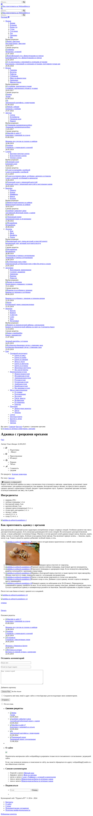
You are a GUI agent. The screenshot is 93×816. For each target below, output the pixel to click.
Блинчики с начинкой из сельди (17, 135)
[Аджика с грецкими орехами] (18, 429)
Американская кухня (23, 378)
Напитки (8, 308)
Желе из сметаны (30, 775)
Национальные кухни (18, 372)
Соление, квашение (17, 272)
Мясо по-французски (18, 78)
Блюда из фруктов (21, 364)
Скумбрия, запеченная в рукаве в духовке (21, 88)
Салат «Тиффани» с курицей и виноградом (39, 777)
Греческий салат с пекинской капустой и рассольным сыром (28, 184)
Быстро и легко (16, 419)
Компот (13, 313)
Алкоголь (13, 315)
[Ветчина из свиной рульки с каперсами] (13, 650)
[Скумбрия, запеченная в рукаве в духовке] (18, 86)
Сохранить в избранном (11, 482)
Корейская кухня (21, 386)
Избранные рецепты (9, 814)
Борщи (12, 23)
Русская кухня (20, 380)
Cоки (12, 317)
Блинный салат (11, 164)
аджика (4, 603)
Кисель (13, 311)
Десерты (8, 229)
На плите (18, 396)
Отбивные (14, 76)
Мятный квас (29, 773)
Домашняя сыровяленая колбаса (17, 127)
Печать (3, 610)
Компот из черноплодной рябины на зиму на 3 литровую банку (30, 327)
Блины (12, 192)
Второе (8, 68)
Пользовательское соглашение (17, 808)
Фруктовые (14, 321)
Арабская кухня (21, 384)
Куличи (13, 198)
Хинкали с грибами (13, 109)
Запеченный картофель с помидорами (20, 103)
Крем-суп (13, 27)
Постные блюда (16, 417)
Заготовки (9, 268)
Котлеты (13, 72)
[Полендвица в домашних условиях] (13, 282)
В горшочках (20, 402)
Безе (11, 231)
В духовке (18, 392)
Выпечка (8, 188)
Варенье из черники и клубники (18, 292)
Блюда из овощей (21, 359)
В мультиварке (20, 394)
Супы (12, 29)
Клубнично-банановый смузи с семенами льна (23, 347)
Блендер (18, 404)
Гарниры (13, 70)
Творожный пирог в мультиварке (18, 219)
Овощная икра (15, 119)
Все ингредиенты (21, 370)
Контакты (9, 802)
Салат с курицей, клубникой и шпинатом (21, 178)
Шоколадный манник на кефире (17, 205)
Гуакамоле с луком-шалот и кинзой (19, 147)
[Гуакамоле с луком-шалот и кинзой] (9, 631)
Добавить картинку (8, 687)
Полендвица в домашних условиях (19, 284)
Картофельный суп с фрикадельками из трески (23, 58)
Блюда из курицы (21, 366)
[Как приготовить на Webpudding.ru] (15, 6)
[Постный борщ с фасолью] (12, 41)
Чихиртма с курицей (13, 52)
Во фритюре (19, 400)
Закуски (8, 113)
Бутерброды (14, 117)
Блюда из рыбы (20, 357)
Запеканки (14, 80)
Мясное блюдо (15, 82)
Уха (11, 33)
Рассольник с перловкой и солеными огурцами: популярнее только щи (32, 64)
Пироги (13, 190)
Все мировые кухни (22, 388)
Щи (11, 37)
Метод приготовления (18, 390)
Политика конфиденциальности (17, 810)
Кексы (12, 196)
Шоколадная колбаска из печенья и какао (37, 779)
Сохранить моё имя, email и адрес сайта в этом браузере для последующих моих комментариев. (40, 696)
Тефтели (13, 74)
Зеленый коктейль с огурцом (16, 341)
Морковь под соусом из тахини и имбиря (21, 141)
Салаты (8, 151)
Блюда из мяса (20, 355)
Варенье (13, 276)
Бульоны (13, 25)
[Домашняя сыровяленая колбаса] (18, 125)
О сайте (8, 804)
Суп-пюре (14, 31)
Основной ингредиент (18, 353)
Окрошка (13, 35)
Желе (12, 233)
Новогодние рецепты (23, 408)
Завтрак (13, 423)
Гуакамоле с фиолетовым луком (17, 640)
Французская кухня (22, 374)
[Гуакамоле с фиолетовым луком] (10, 637)
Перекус (13, 421)
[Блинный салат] (12, 162)
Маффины (14, 194)
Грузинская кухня (21, 382)
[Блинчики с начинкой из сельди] (13, 619)
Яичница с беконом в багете (16, 646)
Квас (12, 319)
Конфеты (13, 235)
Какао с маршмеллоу (13, 335)
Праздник (14, 406)
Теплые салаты (16, 158)
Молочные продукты (23, 368)
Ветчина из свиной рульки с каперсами (20, 652)
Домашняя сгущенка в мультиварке (19, 258)
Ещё (7, 351)
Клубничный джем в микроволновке (19, 304)
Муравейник (10, 225)
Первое (8, 21)
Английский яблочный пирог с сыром (20, 213)
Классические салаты (18, 156)
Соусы (12, 115)
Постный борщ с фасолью (15, 43)
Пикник (18, 412)
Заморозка (14, 274)
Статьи (8, 806)
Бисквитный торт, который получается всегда (23, 243)
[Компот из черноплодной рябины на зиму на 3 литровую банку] (24, 325)
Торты (12, 237)
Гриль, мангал (20, 398)
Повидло (13, 278)
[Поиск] (2, 8)
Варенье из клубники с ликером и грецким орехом (25, 298)
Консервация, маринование (20, 270)
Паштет (13, 121)
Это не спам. (8, 704)
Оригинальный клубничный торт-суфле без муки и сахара (28, 264)
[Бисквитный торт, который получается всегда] (26, 241)
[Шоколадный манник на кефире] (18, 202)
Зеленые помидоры (19, 474)
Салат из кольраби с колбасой (16, 172)
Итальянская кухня (22, 376)
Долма (7, 96)
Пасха (17, 410)
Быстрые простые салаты (19, 154)
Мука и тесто (20, 362)
